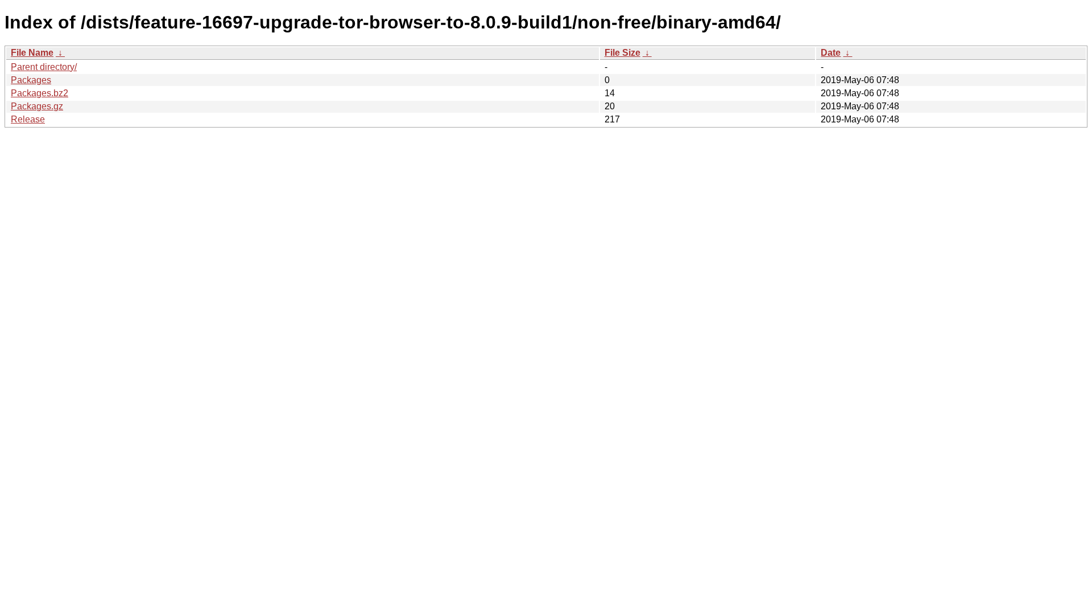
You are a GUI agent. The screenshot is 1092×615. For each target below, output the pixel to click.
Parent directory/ (44, 67)
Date (831, 53)
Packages (31, 80)
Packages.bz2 (39, 93)
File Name (32, 53)
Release (28, 119)
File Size (622, 53)
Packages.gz (37, 106)
